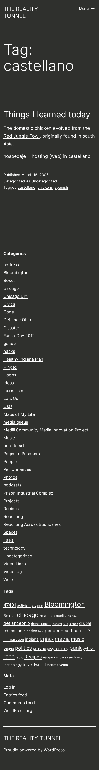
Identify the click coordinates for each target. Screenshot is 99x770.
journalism (13, 390)
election (30, 631)
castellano (26, 187)
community (57, 616)
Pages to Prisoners (21, 453)
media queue (15, 422)
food (41, 631)
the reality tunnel (32, 738)
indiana (32, 639)
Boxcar (10, 280)
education (12, 630)
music (77, 639)
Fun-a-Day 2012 (19, 335)
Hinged (10, 367)
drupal (85, 623)
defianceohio (16, 623)
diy (65, 624)
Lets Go (10, 398)
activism (24, 605)
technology (14, 548)
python (89, 648)
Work (8, 579)
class (43, 616)
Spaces (10, 532)
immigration (13, 639)
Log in (9, 687)
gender (10, 343)
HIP (87, 631)
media (62, 639)
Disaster (11, 327)
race (9, 656)
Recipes (11, 508)
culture (72, 616)
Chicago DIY (15, 296)
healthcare (72, 630)
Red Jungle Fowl (21, 136)
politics (23, 648)
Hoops (9, 375)
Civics (9, 304)
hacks (9, 351)
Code (8, 312)
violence (52, 665)
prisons (39, 648)
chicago (11, 288)
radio (19, 657)
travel (28, 665)
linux (49, 639)
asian (40, 605)
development (41, 623)
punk (76, 648)
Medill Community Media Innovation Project (45, 430)
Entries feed (15, 694)
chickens (45, 187)
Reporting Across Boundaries (32, 524)
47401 (9, 605)
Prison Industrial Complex (28, 493)
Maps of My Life (19, 414)
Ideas (8, 382)
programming (57, 648)
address (11, 264)
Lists (7, 406)
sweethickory (73, 657)
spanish (61, 187)
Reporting (13, 516)
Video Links (14, 563)
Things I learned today (46, 114)
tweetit (40, 664)
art (34, 605)
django (73, 623)
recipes (49, 657)
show (60, 657)
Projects (11, 500)
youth (63, 665)
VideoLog (12, 571)
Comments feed (19, 702)
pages (8, 648)
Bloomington (16, 272)
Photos (10, 477)
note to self (14, 445)
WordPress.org (17, 710)
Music (9, 437)
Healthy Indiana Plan (23, 359)
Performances (17, 469)
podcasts (12, 485)
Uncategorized (44, 181)
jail (42, 639)
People (10, 461)
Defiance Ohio (17, 319)
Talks (8, 540)
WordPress (54, 749)
